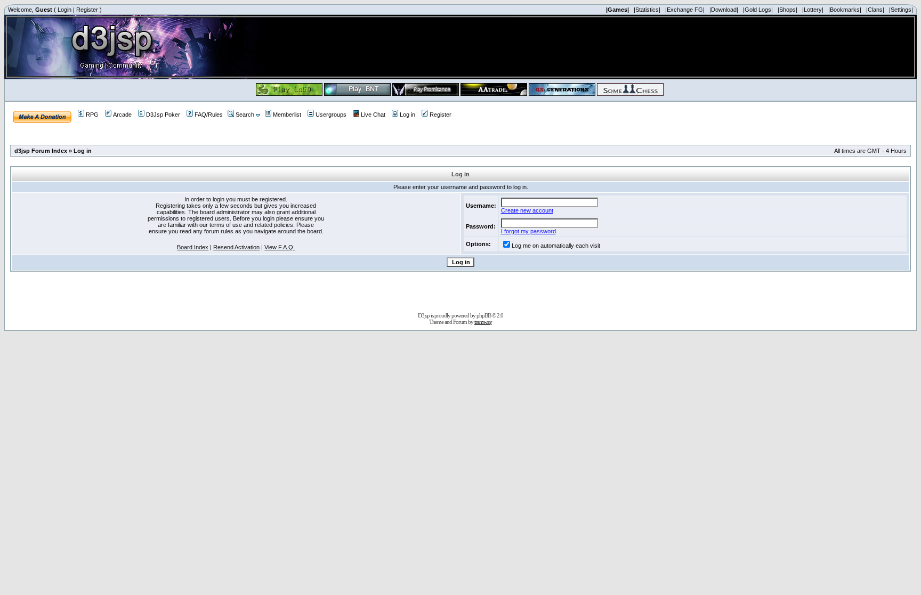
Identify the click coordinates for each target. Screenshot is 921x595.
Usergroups (331, 114)
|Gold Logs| (758, 9)
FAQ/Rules (209, 114)
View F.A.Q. (279, 247)
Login (64, 9)
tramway (483, 322)
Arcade (122, 114)
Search (245, 114)
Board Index (192, 247)
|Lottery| (812, 9)
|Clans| (875, 9)
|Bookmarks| (844, 9)
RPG (92, 114)
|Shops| (787, 9)
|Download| (723, 9)
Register (87, 9)
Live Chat (373, 114)
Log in (407, 114)
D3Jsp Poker (163, 114)
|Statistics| (647, 9)
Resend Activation (236, 247)
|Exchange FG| (685, 9)
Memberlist (287, 114)
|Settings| (901, 9)
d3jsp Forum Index (40, 151)
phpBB (483, 315)
